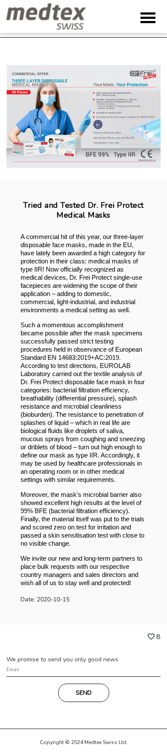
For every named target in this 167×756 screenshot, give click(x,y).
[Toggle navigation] (148, 18)
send (84, 693)
